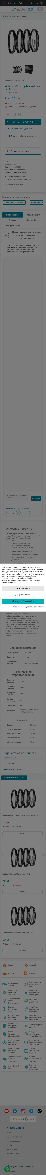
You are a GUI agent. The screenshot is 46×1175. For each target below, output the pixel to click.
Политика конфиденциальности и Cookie (28, 607)
